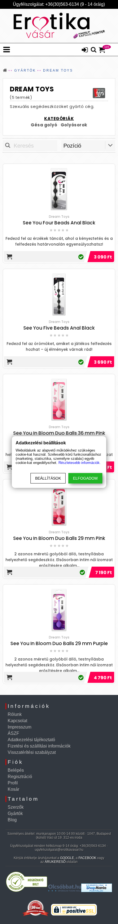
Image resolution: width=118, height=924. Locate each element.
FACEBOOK (87, 858)
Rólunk (15, 714)
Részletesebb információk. (79, 463)
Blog (12, 819)
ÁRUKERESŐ (55, 862)
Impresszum (19, 727)
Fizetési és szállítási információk (39, 746)
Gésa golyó (44, 125)
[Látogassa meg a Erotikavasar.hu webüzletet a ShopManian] (96, 890)
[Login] (84, 50)
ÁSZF (13, 733)
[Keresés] (94, 50)
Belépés (16, 770)
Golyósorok (74, 125)
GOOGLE (67, 858)
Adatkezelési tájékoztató (31, 739)
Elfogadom (85, 478)
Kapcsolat (17, 720)
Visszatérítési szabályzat (32, 752)
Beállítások (48, 478)
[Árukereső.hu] (26, 890)
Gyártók (15, 813)
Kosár (13, 789)
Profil (13, 783)
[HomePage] (59, 26)
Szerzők (16, 807)
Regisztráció (20, 776)
